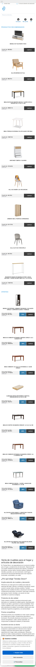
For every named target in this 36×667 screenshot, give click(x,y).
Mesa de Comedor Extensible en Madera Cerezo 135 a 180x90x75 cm (18, 455)
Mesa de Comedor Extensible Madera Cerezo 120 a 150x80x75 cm (18, 338)
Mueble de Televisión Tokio (18, 44)
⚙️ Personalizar (18, 662)
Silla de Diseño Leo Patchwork (18, 189)
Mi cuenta (25, 21)
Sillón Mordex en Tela (18, 73)
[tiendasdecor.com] (18, 8)
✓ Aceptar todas (18, 653)
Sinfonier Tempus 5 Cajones (18, 160)
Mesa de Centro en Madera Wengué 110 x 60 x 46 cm (18, 425)
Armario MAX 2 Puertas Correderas (18, 219)
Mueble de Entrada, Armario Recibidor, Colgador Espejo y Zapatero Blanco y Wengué (18, 309)
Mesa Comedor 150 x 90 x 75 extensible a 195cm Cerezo (18, 367)
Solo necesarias (18, 657)
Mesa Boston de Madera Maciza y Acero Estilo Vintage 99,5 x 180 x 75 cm (18, 103)
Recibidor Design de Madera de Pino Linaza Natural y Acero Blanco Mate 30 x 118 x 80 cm (18, 277)
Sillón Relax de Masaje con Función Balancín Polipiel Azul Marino (18, 542)
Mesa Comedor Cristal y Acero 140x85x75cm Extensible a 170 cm (18, 484)
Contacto (18, 21)
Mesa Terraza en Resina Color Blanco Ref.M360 (18, 131)
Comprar (29, 49)
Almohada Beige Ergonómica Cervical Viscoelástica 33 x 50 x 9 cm (18, 396)
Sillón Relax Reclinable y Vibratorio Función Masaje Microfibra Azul (18, 513)
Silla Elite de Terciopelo (18, 248)
